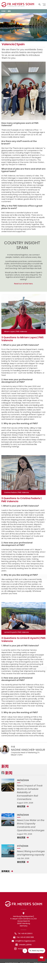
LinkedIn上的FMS (25, 944)
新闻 (9, 11)
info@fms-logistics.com (25, 941)
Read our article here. (23, 283)
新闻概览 (5, 871)
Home (3, 11)
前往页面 (21, 806)
